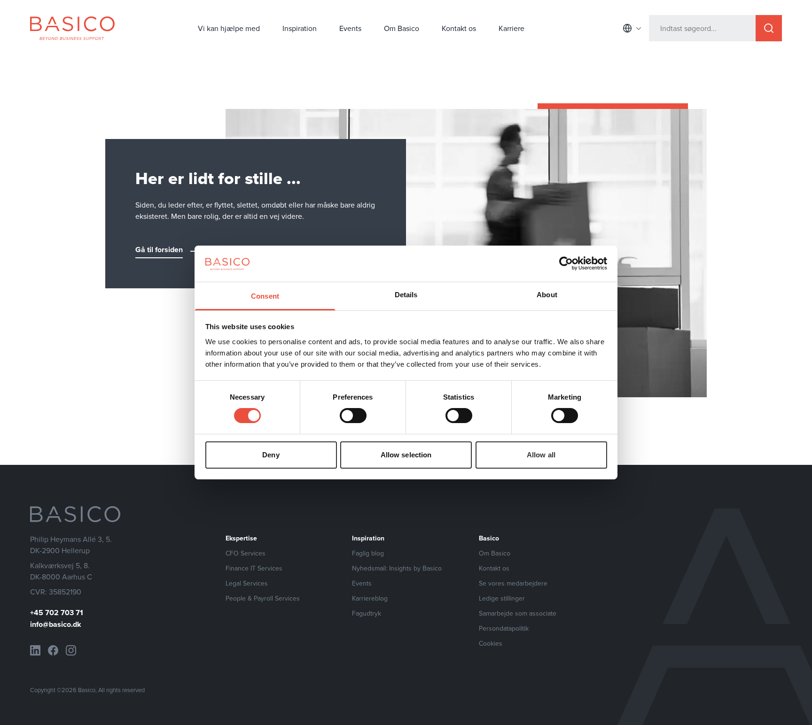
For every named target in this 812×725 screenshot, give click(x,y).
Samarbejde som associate (517, 613)
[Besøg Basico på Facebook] (53, 650)
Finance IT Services (254, 568)
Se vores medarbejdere (513, 583)
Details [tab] (406, 295)
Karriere (511, 28)
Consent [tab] (265, 296)
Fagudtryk (366, 613)
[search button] (769, 28)
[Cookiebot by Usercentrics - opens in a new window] (566, 263)
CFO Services (245, 553)
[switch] (353, 415)
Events (350, 28)
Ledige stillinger (502, 598)
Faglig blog (368, 553)
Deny (270, 455)
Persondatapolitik (504, 628)
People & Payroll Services (263, 598)
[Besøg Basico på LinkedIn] (35, 650)
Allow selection (406, 455)
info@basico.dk (55, 624)
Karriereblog (370, 598)
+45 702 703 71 (56, 612)
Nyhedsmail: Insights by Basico (397, 568)
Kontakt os (459, 28)
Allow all (541, 455)
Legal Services (247, 583)
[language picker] (632, 28)
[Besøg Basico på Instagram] (71, 650)
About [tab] (547, 295)
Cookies (490, 643)
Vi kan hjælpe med (229, 28)
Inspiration (299, 28)
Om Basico (401, 28)
